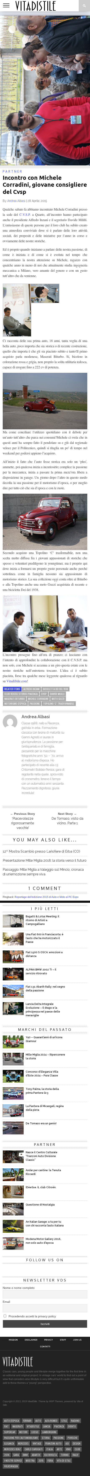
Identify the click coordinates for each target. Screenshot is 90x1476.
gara (16, 1455)
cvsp (44, 694)
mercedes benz (12, 1449)
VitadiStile (33, 1426)
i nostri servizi (13, 1460)
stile (64, 1420)
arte (59, 1449)
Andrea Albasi (16, 201)
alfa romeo (51, 1420)
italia (49, 1449)
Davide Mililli (57, 694)
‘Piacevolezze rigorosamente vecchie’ (22, 823)
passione (35, 703)
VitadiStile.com (16, 681)
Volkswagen (11, 1466)
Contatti (45, 1347)
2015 (41, 1460)
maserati (18, 1426)
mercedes (23, 1443)
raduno (75, 1420)
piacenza (59, 1426)
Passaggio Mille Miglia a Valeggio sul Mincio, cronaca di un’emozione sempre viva (43, 872)
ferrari (27, 1420)
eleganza (9, 1443)
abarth (36, 1455)
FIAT (6, 1426)
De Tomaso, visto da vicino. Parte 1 (67, 820)
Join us (77, 1340)
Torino (65, 1455)
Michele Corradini (38, 698)
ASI (67, 1443)
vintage (37, 1443)
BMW (25, 1455)
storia (46, 1438)
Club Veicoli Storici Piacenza (21, 694)
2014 (6, 1455)
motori (23, 1432)
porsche (72, 1438)
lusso (34, 1432)
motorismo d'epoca (15, 703)
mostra (30, 1460)
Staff (63, 1340)
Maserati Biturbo (14, 698)
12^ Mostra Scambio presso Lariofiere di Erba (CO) (41, 851)
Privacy (48, 1340)
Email (6, 1301)
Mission (13, 1340)
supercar (9, 1432)
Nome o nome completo (19, 1287)
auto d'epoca (11, 1420)
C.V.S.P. (25, 214)
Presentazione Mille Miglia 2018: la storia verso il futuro (44, 860)
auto (38, 1420)
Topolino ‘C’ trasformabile (58, 703)
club (77, 1449)
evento (72, 1426)
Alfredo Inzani (31, 689)
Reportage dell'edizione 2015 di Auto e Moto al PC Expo (46, 897)
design (76, 1443)
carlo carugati (33, 1449)
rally (75, 1455)
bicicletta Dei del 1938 (55, 689)
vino (68, 1449)
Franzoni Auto (53, 1443)
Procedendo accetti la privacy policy (32, 1316)
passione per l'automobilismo (21, 1438)
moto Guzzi (58, 698)
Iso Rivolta (50, 1455)
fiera (50, 1460)
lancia (46, 1426)
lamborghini (49, 1432)
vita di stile (64, 1460)
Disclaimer (31, 1340)
